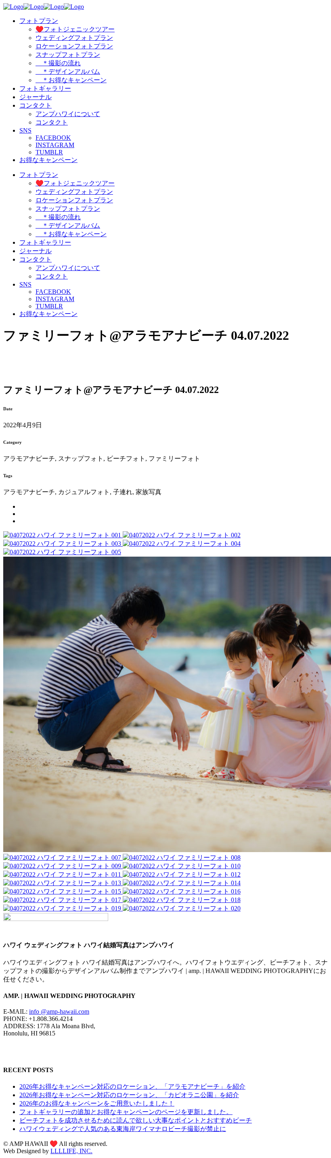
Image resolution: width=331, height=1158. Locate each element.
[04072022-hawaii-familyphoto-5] (62, 552)
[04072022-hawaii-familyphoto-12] (182, 874)
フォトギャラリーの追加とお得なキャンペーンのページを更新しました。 (126, 1111)
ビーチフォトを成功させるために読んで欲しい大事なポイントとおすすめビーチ (135, 1120)
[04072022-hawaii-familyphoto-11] (63, 874)
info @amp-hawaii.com (59, 1011)
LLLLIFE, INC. (71, 1151)
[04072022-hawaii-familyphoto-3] (63, 543)
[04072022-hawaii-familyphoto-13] (63, 882)
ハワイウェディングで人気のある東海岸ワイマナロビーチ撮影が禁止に (122, 1128)
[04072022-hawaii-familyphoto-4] (182, 543)
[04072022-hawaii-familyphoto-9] (63, 866)
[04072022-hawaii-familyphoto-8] (182, 857)
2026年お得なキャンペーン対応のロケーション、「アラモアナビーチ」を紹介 (132, 1086)
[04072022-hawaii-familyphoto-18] (182, 899)
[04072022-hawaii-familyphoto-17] (63, 899)
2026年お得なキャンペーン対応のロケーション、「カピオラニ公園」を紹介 (129, 1094)
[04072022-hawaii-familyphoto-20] (182, 908)
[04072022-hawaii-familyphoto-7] (63, 857)
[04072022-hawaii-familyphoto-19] (63, 908)
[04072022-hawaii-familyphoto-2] (182, 535)
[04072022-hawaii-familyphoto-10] (182, 866)
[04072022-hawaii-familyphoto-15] (63, 891)
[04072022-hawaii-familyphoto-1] (63, 535)
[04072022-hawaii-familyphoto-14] (182, 882)
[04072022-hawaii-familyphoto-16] (182, 891)
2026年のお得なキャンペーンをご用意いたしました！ (96, 1103)
